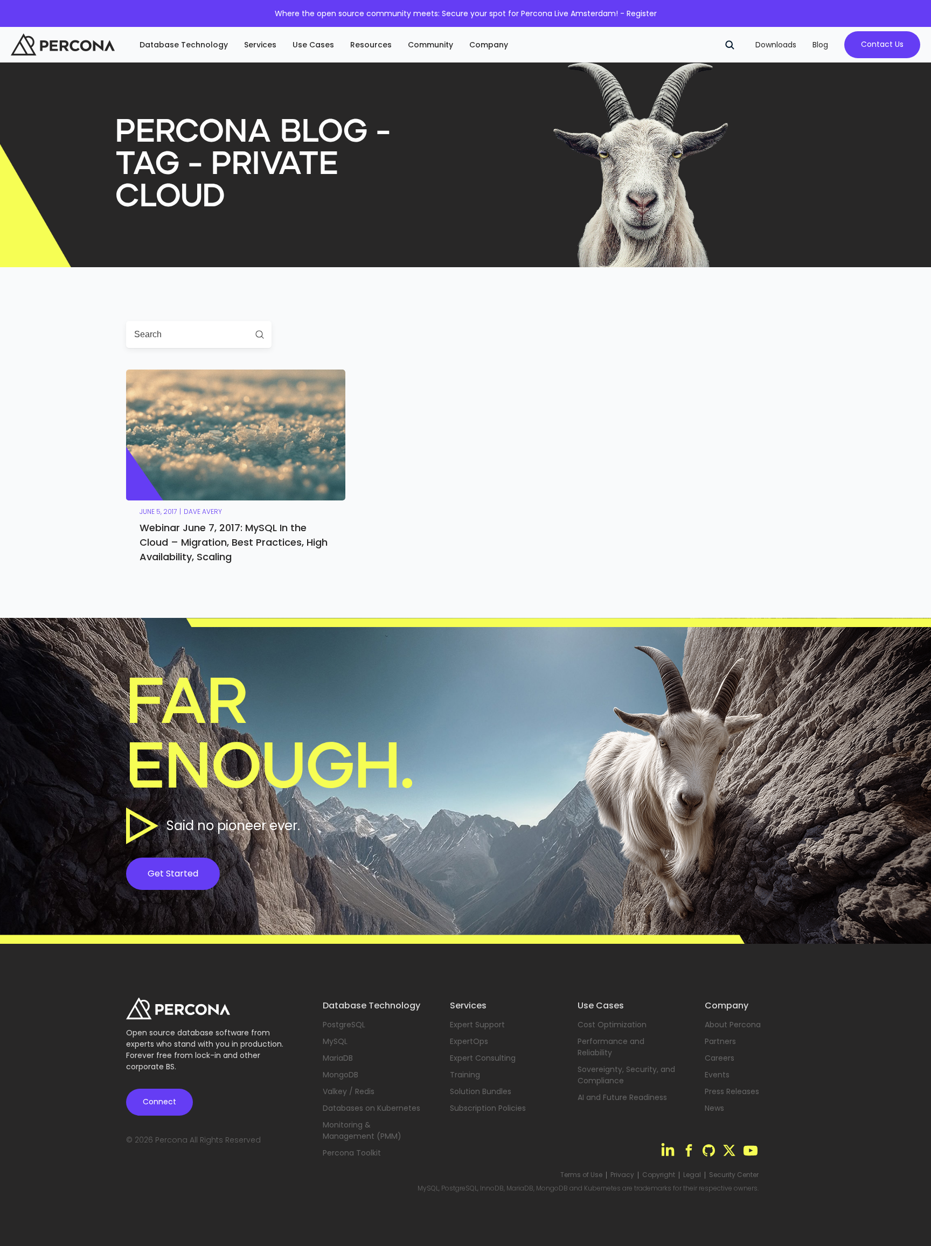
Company (488, 44)
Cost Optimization (612, 1024)
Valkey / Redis (348, 1091)
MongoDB (340, 1074)
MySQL (335, 1041)
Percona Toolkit (352, 1152)
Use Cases (313, 44)
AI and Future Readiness (622, 1097)
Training (465, 1074)
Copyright (658, 1175)
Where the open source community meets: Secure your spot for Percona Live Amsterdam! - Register (466, 13)
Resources (371, 44)
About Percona (733, 1024)
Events (717, 1074)
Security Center (734, 1175)
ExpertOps (469, 1041)
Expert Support (477, 1024)
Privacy (622, 1175)
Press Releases (732, 1091)
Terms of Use (581, 1175)
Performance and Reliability (611, 1047)
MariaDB (338, 1058)
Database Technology (184, 44)
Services (260, 44)
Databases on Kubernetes (371, 1108)
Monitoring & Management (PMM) (362, 1130)
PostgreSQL (344, 1024)
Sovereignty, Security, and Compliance (626, 1075)
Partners (720, 1041)
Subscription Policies (488, 1108)
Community (430, 44)
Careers (719, 1058)
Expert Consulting (483, 1058)
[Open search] (729, 44)
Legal (692, 1175)
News (714, 1108)
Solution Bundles (480, 1091)
